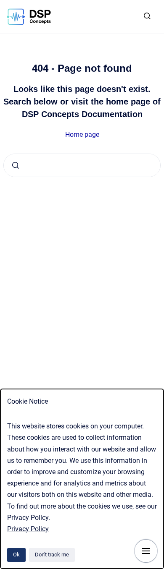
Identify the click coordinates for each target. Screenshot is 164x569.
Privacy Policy (28, 529)
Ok (16, 554)
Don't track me (52, 554)
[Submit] (15, 165)
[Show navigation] (146, 551)
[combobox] (82, 165)
